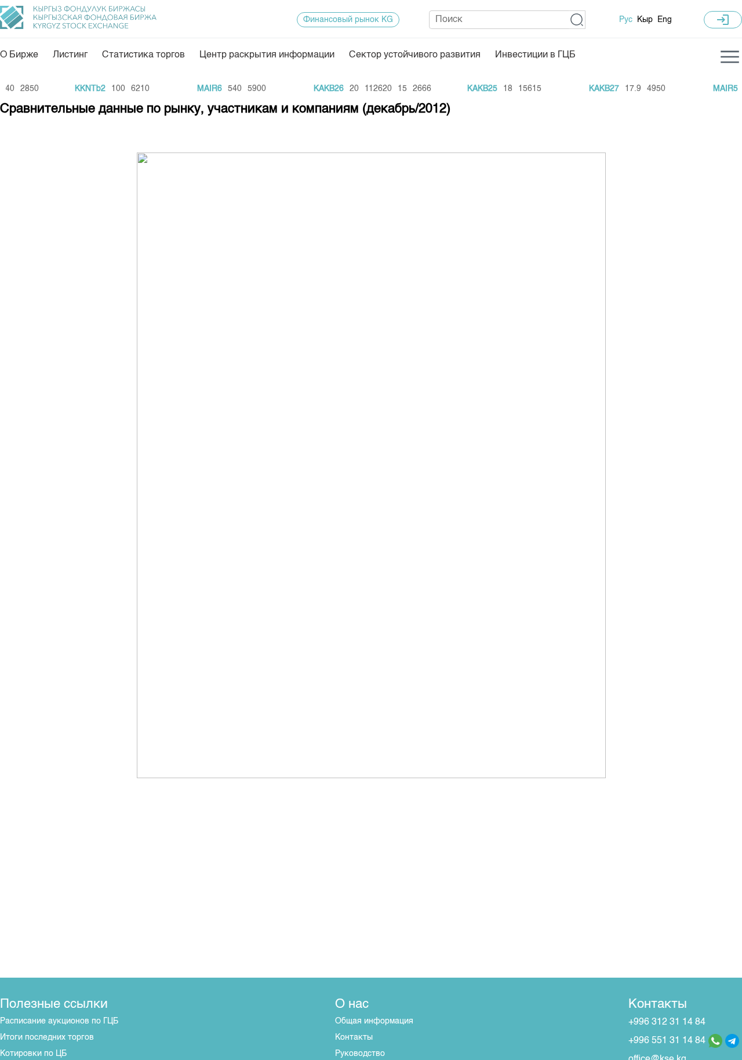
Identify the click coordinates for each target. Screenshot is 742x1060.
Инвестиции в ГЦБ (535, 55)
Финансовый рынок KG (348, 20)
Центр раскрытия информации (266, 55)
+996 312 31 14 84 (666, 1022)
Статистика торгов (143, 55)
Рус (625, 20)
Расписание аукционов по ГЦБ (59, 1021)
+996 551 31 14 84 (666, 1041)
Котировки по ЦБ (33, 1054)
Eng (664, 20)
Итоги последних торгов (47, 1037)
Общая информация (374, 1021)
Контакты (354, 1037)
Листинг (70, 55)
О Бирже (19, 55)
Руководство (360, 1054)
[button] (577, 19)
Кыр (645, 20)
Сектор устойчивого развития (415, 55)
